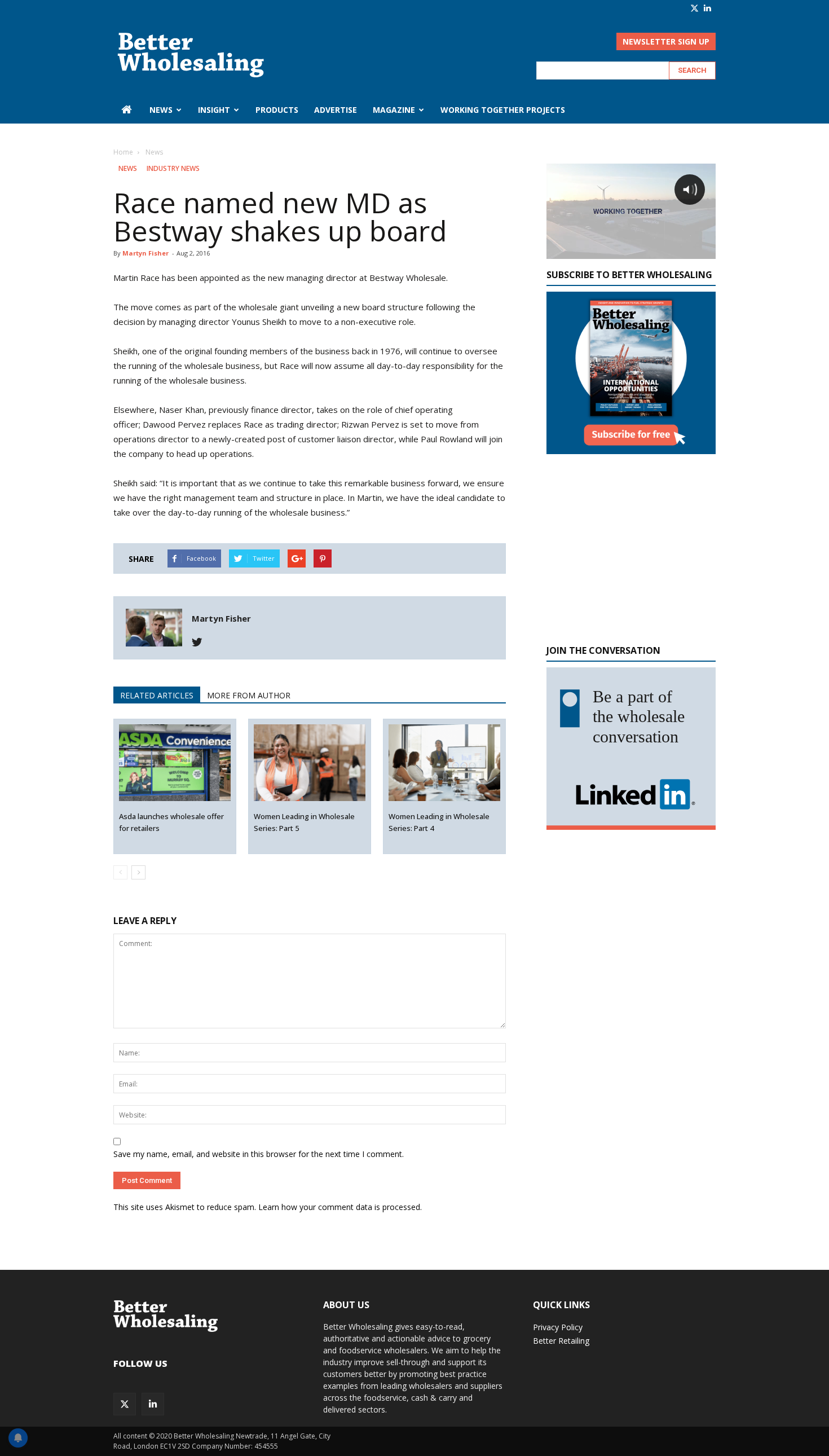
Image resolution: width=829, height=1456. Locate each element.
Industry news (173, 168)
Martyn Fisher (145, 253)
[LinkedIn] (707, 8)
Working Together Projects (502, 109)
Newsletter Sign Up (666, 41)
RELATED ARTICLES (156, 695)
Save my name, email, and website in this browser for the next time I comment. (258, 1154)
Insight (214, 109)
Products (276, 109)
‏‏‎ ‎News (160, 109)
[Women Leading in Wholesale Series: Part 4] (445, 763)
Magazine (394, 109)
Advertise (335, 109)
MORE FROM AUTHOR (248, 695)
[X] (694, 8)
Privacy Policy (558, 1327)
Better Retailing (561, 1340)
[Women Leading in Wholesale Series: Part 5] (310, 763)
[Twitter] (201, 642)
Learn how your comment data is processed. (340, 1207)
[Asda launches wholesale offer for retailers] (175, 763)
